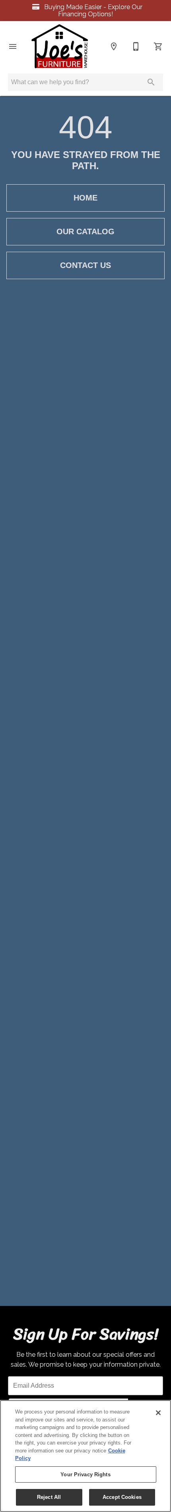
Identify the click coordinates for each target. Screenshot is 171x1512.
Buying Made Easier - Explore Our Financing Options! (92, 10)
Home (85, 197)
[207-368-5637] (136, 46)
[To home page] (60, 46)
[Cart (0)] (158, 46)
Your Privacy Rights (85, 1474)
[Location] (113, 46)
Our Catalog (85, 231)
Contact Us (85, 265)
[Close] (158, 1412)
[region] (85, 1456)
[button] (12, 46)
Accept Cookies (122, 1497)
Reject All (49, 1497)
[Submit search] (151, 82)
